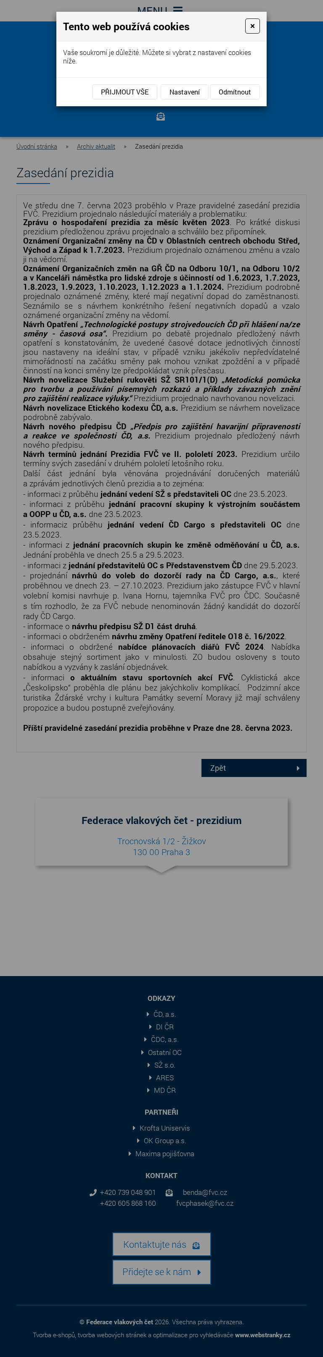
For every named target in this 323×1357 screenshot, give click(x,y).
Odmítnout (235, 91)
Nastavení (184, 91)
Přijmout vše (124, 91)
